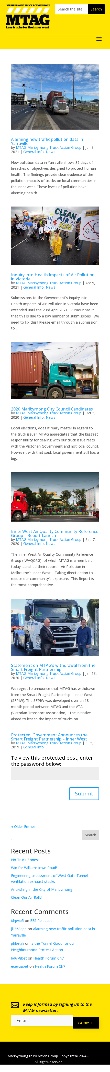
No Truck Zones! (25, 859)
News (50, 151)
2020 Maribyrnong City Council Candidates (52, 409)
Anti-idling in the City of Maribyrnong (41, 889)
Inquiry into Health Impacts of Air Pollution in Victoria (53, 277)
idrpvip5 (17, 920)
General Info (33, 151)
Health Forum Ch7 (48, 958)
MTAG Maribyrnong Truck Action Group (48, 147)
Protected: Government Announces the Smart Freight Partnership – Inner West (49, 737)
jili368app (19, 928)
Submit (84, 793)
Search (90, 834)
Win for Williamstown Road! (34, 867)
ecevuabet (19, 966)
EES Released (41, 920)
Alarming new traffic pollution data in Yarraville (47, 141)
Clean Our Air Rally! (26, 897)
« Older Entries (23, 826)
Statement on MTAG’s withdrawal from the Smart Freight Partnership (53, 667)
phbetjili (17, 943)
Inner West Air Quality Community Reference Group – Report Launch (54, 533)
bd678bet (19, 958)
